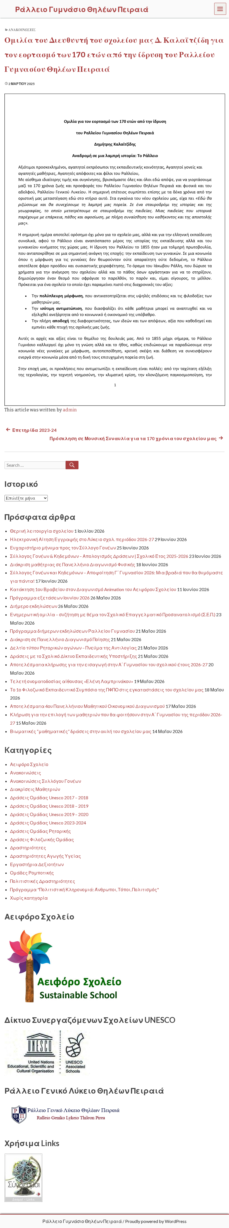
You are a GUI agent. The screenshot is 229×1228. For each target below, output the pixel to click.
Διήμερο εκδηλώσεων (33, 606)
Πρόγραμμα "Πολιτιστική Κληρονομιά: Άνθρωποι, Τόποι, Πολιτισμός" (84, 889)
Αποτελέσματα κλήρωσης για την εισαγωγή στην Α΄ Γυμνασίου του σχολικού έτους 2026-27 (108, 664)
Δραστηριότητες (28, 847)
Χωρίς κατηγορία (29, 897)
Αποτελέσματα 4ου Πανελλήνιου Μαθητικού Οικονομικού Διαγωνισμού (87, 706)
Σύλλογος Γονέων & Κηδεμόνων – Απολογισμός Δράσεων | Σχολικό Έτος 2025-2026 (99, 556)
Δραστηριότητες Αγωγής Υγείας (45, 856)
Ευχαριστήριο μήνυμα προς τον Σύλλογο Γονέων (63, 547)
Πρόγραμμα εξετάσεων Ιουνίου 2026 (50, 597)
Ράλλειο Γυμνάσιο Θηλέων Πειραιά (82, 1221)
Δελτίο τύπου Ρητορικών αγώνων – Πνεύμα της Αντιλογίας (73, 647)
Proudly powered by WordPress (156, 1221)
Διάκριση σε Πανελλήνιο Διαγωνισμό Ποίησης (60, 639)
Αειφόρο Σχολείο (29, 764)
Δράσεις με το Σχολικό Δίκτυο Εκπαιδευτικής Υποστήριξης (73, 656)
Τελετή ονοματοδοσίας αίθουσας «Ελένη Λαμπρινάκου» (71, 681)
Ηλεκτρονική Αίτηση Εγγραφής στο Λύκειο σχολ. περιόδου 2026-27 (82, 539)
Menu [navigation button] (220, 8)
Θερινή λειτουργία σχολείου (41, 531)
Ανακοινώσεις (22, 30)
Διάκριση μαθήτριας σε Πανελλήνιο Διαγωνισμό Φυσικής (72, 564)
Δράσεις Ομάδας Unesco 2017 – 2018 (49, 797)
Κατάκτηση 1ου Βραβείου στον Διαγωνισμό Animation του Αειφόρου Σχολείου (93, 589)
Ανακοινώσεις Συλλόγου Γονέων (45, 781)
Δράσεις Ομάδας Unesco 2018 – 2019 (49, 806)
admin (70, 410)
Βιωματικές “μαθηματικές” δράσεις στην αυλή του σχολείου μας (80, 731)
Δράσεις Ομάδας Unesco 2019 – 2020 (49, 814)
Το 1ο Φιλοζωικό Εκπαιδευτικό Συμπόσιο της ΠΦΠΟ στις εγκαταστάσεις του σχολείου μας (107, 689)
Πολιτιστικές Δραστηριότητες (42, 881)
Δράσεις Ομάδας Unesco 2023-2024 (48, 822)
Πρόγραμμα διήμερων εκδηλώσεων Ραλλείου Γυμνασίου (72, 631)
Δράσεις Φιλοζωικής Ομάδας (42, 839)
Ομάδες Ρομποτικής (32, 872)
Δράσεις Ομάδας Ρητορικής (40, 831)
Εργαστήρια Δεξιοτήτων (37, 864)
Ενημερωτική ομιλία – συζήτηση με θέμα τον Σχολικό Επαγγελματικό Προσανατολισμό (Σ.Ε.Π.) (112, 614)
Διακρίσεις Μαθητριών (35, 789)
